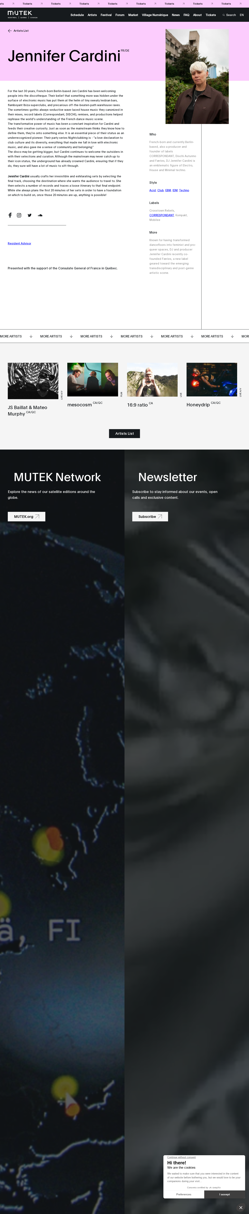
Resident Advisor (19, 243)
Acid (152, 190)
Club (160, 190)
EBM (168, 190)
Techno (184, 190)
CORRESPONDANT (161, 215)
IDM (175, 190)
